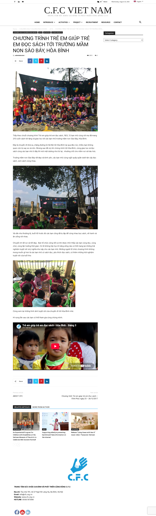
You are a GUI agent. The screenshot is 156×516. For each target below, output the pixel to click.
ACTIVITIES (63, 22)
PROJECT (76, 22)
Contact (118, 22)
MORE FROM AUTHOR (41, 407)
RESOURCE (105, 22)
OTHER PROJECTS (57, 32)
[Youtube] (23, 1)
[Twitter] (35, 60)
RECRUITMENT (92, 22)
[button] (140, 22)
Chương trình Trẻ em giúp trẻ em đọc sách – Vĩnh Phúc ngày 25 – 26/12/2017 (80, 397)
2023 (44, 429)
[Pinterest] (41, 60)
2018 (51, 29)
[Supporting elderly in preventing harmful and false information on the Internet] (55, 421)
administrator (19, 55)
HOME (37, 22)
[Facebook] (15, 1)
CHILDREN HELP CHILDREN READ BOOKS (33, 29)
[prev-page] (14, 444)
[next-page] (18, 444)
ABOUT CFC (18, 396)
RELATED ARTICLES (22, 407)
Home (15, 29)
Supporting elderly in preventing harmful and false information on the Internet (54, 435)
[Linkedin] (19, 1)
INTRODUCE (48, 22)
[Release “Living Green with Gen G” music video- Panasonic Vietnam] (84, 421)
